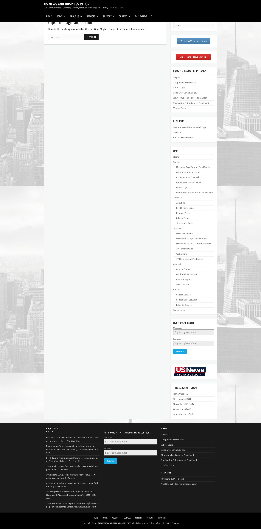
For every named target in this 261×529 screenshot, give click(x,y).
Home (49, 16)
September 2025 (181, 414)
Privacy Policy (182, 218)
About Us (74, 16)
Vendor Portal (179, 108)
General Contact (183, 295)
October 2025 (179, 409)
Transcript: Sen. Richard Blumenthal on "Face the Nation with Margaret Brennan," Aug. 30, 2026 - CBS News (71, 495)
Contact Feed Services (183, 137)
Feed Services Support (186, 274)
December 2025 (180, 399)
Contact (123, 16)
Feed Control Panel (185, 208)
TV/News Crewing (184, 249)
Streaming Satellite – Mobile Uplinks (193, 244)
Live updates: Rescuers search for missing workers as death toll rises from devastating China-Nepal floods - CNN (72, 449)
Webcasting (181, 254)
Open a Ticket (182, 284)
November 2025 (180, 404)
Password (177, 339)
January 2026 (179, 394)
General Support (184, 269)
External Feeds (183, 213)
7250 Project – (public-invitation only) (179, 484)
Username (177, 328)
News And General (184, 233)
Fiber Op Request (184, 305)
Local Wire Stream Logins (185, 93)
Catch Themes (172, 523)
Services (91, 16)
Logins (59, 16)
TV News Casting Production (189, 259)
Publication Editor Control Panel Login (191, 103)
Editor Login (179, 87)
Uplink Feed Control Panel (188, 182)
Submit (180, 351)
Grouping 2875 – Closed (172, 479)
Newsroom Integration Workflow (192, 238)
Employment (141, 16)
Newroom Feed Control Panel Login (190, 98)
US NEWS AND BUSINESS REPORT (67, 4)
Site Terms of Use (184, 223)
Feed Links (178, 132)
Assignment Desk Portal (184, 82)
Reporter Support (184, 279)
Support (107, 16)
